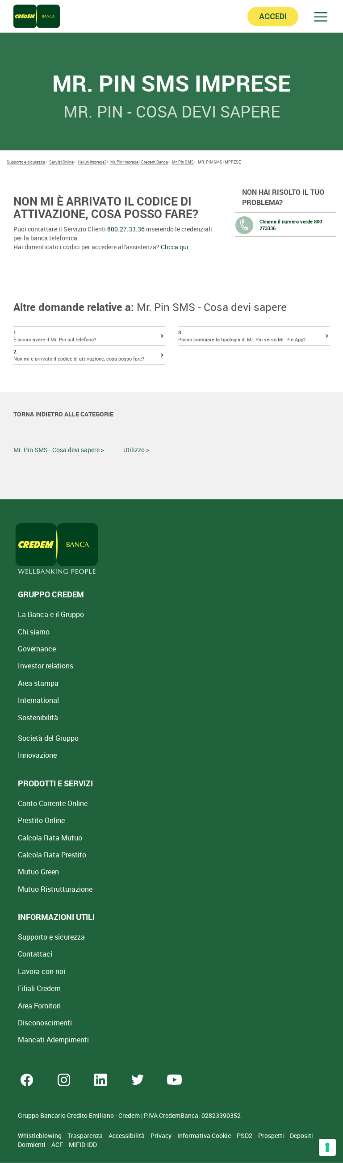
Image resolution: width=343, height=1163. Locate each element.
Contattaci (35, 954)
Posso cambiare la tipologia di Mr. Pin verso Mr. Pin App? (241, 336)
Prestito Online (41, 820)
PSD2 (245, 1135)
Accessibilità (127, 1135)
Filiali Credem (39, 988)
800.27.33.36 (126, 229)
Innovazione (37, 755)
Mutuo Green (38, 872)
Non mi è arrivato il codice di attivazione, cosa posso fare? (78, 355)
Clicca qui (174, 247)
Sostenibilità (38, 717)
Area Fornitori (39, 1006)
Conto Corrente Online (53, 803)
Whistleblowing (40, 1135)
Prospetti (271, 1135)
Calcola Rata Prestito (52, 855)
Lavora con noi (41, 971)
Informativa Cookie (204, 1135)
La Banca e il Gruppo (51, 614)
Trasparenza (85, 1135)
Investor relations (45, 666)
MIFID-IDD (83, 1144)
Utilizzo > (136, 449)
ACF (57, 1144)
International (38, 700)
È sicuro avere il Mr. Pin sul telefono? (54, 336)
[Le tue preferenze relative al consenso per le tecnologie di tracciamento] (327, 1147)
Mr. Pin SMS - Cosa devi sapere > (58, 449)
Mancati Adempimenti (53, 1040)
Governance (37, 649)
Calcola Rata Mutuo (50, 838)
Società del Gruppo (48, 738)
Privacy (162, 1135)
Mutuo (55, 889)
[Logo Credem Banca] (36, 16)
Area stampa (38, 683)
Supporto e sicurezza (51, 937)
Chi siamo (34, 632)
